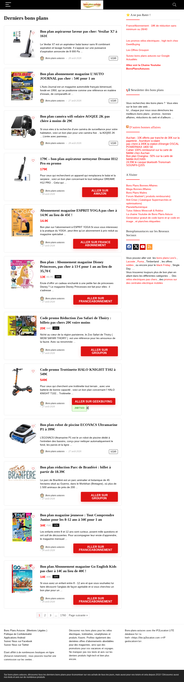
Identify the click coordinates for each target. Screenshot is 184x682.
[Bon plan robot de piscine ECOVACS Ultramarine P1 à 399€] (22, 424)
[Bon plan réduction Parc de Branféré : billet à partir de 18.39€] (22, 466)
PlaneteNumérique (136, 207)
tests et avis (98, 652)
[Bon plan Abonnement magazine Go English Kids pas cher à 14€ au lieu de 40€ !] (22, 565)
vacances (96, 648)
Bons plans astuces (55, 58)
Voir (113, 58)
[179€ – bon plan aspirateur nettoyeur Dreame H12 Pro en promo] (22, 158)
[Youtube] (143, 247)
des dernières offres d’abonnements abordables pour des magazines (91, 641)
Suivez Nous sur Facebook (18, 641)
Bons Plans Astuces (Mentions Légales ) (25, 630)
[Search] (174, 4)
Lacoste (130, 261)
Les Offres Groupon (138, 50)
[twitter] (136, 247)
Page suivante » (78, 615)
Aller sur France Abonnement (95, 244)
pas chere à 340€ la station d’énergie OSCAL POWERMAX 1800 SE (152, 145)
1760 (63, 615)
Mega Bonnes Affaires (138, 189)
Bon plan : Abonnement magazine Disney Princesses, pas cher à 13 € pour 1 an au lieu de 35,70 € (76, 266)
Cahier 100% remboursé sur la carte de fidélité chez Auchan (149, 151)
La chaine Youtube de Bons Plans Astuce (149, 214)
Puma (140, 261)
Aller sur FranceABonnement (95, 600)
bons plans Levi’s (166, 257)
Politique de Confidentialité (18, 634)
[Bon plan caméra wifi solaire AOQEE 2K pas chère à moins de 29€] (22, 115)
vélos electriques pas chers (141, 279)
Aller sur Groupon (99, 351)
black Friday (163, 265)
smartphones (101, 634)
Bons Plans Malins (136, 192)
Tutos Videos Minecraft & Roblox (144, 210)
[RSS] (149, 247)
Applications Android (14, 637)
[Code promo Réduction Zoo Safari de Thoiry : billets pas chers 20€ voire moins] (22, 317)
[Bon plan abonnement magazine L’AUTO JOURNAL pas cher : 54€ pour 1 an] (22, 73)
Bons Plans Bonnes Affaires (141, 185)
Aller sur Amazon (99, 192)
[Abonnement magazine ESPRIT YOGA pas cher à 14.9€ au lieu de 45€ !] (22, 209)
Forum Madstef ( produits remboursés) (148, 196)
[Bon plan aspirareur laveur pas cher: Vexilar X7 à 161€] (22, 30)
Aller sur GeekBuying (93, 401)
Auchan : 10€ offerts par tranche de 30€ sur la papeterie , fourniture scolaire (153, 139)
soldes (130, 265)
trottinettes (87, 634)
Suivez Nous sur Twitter (16, 644)
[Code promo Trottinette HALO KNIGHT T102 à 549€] (22, 368)
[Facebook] (129, 247)
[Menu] (8, 4)
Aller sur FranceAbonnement (95, 300)
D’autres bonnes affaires (145, 127)
